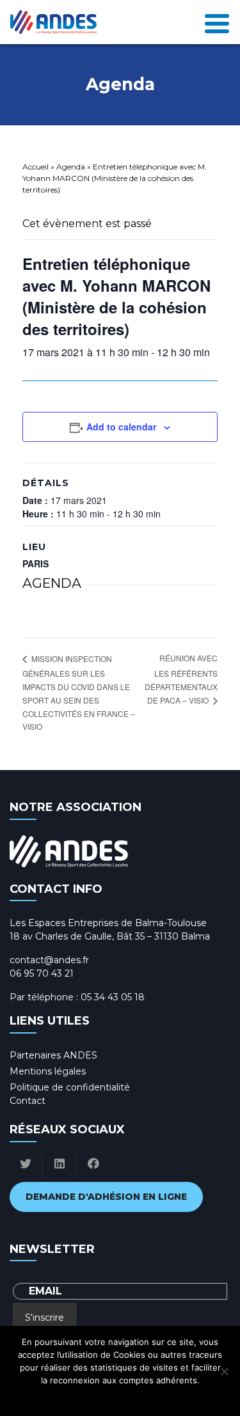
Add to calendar (121, 426)
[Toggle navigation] (217, 22)
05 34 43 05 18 (113, 997)
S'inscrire (44, 1317)
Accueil (35, 166)
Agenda (70, 166)
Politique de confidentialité (70, 1087)
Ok (63, 1397)
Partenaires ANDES (53, 1055)
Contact (27, 1100)
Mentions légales (48, 1071)
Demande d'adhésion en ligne (106, 1196)
